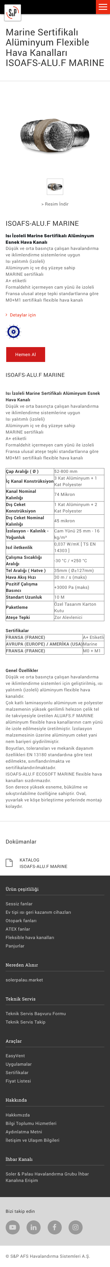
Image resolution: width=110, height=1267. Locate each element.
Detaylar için (23, 315)
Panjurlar (15, 946)
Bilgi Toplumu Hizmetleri (31, 1123)
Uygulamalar (19, 1064)
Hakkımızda (18, 1115)
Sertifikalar (17, 1072)
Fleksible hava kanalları (30, 937)
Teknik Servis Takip (26, 1022)
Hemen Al (25, 354)
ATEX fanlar (18, 929)
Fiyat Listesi (18, 1081)
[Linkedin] (34, 1227)
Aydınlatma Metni (24, 1132)
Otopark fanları (21, 921)
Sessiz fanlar (19, 904)
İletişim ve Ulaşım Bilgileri (33, 1140)
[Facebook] (55, 1227)
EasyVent (15, 1056)
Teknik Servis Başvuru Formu (36, 1014)
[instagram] (76, 1227)
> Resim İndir (55, 204)
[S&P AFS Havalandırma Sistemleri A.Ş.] (12, 19)
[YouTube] (13, 1227)
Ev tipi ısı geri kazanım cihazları (38, 912)
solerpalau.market (24, 980)
